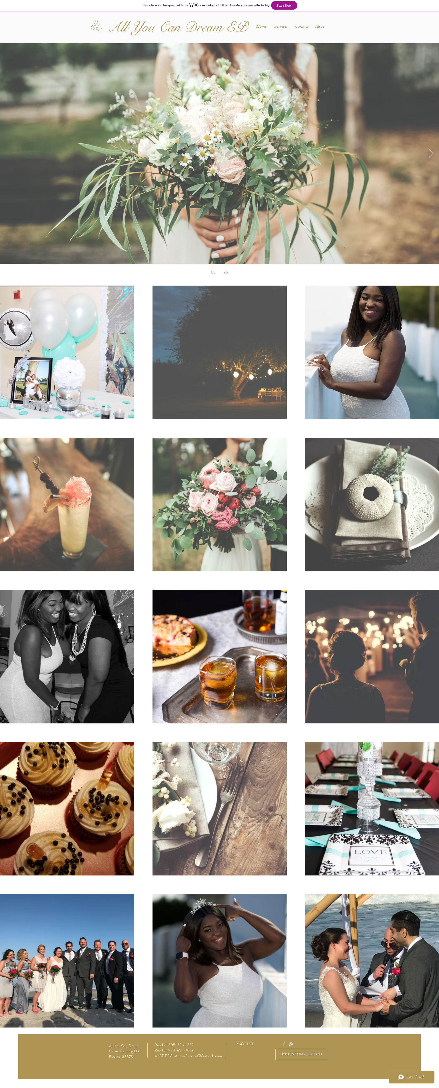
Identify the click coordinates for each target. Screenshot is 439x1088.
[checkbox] (213, 273)
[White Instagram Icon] (291, 1044)
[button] (225, 273)
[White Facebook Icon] (284, 1044)
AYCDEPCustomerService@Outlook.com (188, 1055)
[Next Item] (431, 153)
